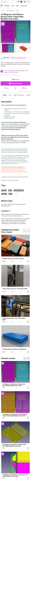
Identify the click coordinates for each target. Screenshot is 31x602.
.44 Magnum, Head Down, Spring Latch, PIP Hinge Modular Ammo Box (14, 445)
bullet (10, 194)
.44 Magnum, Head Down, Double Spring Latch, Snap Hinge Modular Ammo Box (14, 415)
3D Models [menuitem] (7, 5)
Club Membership (16, 83)
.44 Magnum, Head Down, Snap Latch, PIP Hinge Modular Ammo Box (15, 475)
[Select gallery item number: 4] (16, 255)
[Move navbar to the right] (29, 5)
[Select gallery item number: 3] (15, 255)
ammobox (4, 194)
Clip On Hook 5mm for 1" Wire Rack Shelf (14, 288)
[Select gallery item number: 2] (14, 255)
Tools (18, 10)
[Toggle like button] (3, 261)
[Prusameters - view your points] (21, 2)
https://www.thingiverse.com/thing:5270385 (14, 172)
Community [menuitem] (24, 5)
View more (26, 231)
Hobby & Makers (10, 10)
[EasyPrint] (18, 1)
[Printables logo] (1, 5)
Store (3, 10)
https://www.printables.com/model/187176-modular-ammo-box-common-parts (13, 169)
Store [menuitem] (12, 5)
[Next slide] (29, 48)
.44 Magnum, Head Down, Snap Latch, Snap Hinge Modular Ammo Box (13, 384)
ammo (10, 190)
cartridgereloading (18, 190)
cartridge (4, 190)
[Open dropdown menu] (29, 14)
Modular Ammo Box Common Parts (13, 258)
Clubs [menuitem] (17, 5)
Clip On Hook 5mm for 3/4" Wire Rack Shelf (13, 318)
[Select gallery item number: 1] (12, 255)
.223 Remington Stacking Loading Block (14, 349)
